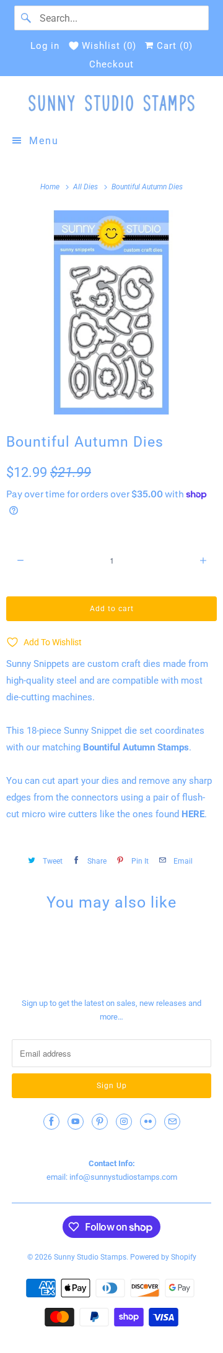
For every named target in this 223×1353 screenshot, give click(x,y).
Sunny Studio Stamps (90, 1257)
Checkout (111, 64)
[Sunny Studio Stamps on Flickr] (148, 1122)
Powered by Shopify (163, 1257)
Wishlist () (109, 45)
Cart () (173, 45)
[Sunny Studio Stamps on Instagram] (124, 1122)
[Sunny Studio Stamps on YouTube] (76, 1122)
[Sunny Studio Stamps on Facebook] (51, 1122)
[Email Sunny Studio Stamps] (172, 1122)
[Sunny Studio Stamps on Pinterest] (100, 1122)
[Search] (26, 18)
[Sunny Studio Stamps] (111, 103)
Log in (44, 45)
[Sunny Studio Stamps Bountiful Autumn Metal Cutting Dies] (111, 312)
